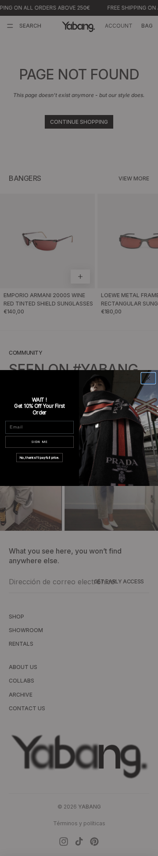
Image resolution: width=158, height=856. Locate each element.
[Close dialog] (148, 378)
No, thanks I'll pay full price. (39, 457)
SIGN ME (39, 442)
